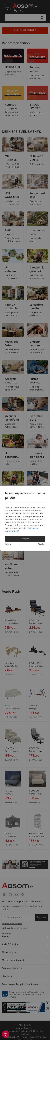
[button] (5, 1034)
